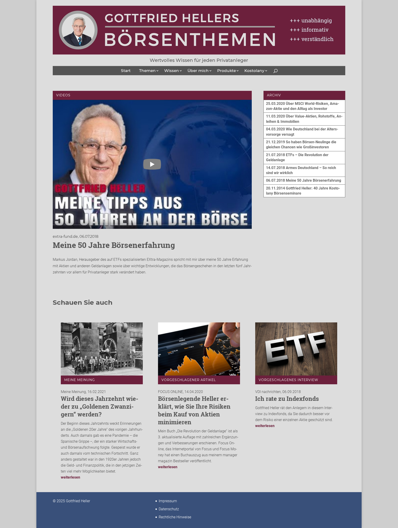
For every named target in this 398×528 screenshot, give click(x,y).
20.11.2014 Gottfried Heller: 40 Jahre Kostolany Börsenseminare (303, 190)
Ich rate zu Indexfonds (287, 398)
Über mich (198, 70)
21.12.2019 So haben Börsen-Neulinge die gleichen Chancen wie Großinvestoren (301, 144)
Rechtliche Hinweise (175, 517)
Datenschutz (169, 509)
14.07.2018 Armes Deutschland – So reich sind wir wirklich (301, 170)
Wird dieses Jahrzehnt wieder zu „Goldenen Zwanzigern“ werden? (99, 406)
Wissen (171, 70)
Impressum (168, 501)
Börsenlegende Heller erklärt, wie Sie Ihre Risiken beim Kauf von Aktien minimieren (194, 410)
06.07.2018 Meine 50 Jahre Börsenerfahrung (303, 180)
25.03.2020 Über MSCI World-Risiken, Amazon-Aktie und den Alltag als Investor (302, 106)
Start (126, 70)
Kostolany (254, 70)
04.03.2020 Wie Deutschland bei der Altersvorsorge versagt (302, 131)
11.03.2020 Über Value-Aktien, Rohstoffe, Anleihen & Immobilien (304, 118)
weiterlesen (70, 477)
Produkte (226, 70)
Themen (147, 70)
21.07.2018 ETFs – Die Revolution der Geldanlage (297, 157)
